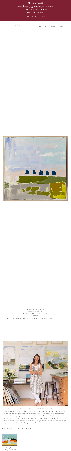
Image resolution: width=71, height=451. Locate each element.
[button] (32, 25)
